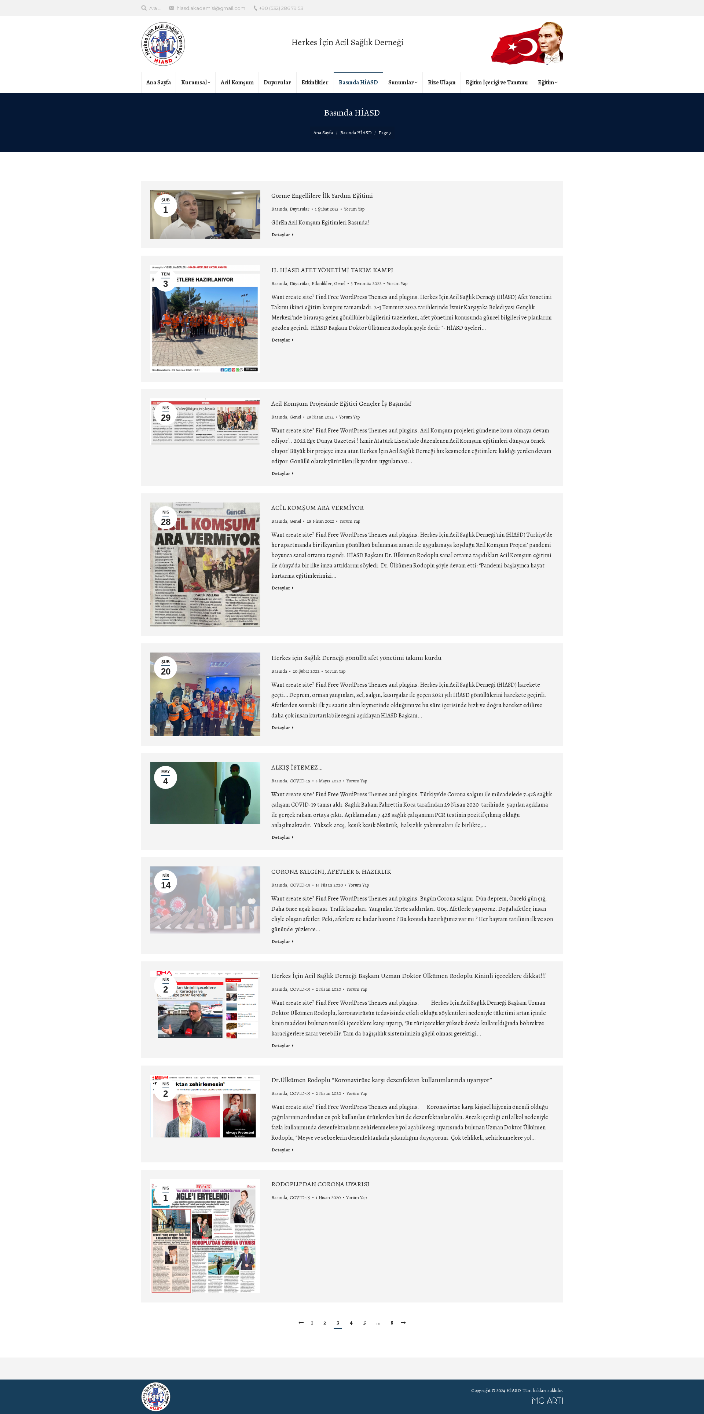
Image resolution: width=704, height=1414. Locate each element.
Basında (279, 209)
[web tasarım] (370, 1402)
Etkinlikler (321, 283)
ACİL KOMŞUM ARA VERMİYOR (317, 507)
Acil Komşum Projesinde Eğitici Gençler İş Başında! (341, 403)
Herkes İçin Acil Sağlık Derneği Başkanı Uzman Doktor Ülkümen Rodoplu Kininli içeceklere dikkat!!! (408, 975)
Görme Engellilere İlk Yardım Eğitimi (322, 195)
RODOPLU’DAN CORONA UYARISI (320, 1184)
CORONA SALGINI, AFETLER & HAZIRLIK (331, 871)
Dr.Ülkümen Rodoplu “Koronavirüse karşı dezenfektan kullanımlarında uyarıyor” (381, 1079)
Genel (339, 283)
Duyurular (299, 209)
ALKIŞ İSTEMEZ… (296, 767)
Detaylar (280, 234)
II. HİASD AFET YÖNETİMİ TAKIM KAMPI (332, 270)
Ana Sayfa (323, 132)
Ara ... (155, 8)
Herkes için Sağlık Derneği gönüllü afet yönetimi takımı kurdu (356, 657)
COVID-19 (300, 781)
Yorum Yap (354, 209)
